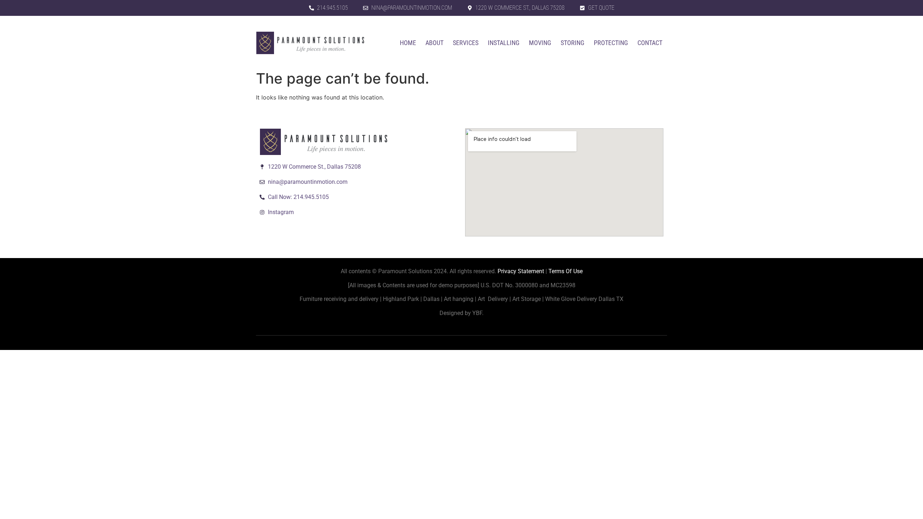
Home (408, 42)
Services (465, 42)
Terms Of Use (565, 271)
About (434, 42)
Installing (504, 42)
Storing (572, 42)
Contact (649, 42)
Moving (540, 42)
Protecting (611, 42)
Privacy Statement (521, 271)
